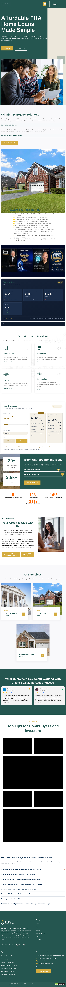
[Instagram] (19, 945)
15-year (21, 440)
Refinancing (42, 379)
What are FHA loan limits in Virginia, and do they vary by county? (22, 884)
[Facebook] (13, 945)
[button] (44, 4)
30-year (9, 440)
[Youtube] (2, 945)
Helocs (6, 380)
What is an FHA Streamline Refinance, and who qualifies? (19, 894)
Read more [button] (6, 703)
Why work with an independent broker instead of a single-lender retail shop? (25, 904)
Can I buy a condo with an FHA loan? (12, 899)
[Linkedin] (6, 945)
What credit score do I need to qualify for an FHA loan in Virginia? (22, 869)
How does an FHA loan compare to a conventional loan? (19, 889)
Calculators (41, 354)
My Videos (33, 721)
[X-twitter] (23, 945)
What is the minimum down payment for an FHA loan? (18, 874)
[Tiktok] (9, 945)
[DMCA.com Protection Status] (60, 985)
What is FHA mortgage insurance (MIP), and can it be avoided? (21, 879)
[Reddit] (16, 945)
